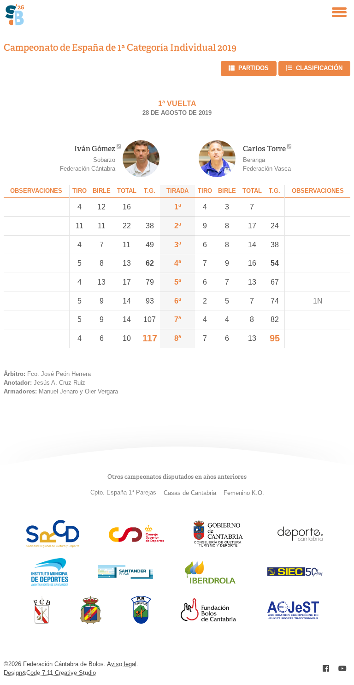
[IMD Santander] (49, 583)
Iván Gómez (94, 149)
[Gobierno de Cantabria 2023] (218, 545)
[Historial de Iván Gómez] (141, 158)
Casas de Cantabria (190, 492)
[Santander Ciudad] (125, 576)
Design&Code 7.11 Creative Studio (50, 672)
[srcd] (52, 545)
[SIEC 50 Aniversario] (295, 574)
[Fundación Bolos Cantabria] (208, 619)
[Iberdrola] (210, 583)
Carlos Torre (264, 149)
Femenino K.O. (244, 492)
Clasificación (319, 68)
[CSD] (136, 540)
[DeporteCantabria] (300, 545)
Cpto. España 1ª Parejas (123, 492)
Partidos (253, 68)
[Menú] (339, 12)
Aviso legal (121, 664)
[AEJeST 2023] (293, 617)
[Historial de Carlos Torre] (217, 158)
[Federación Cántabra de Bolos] (41, 621)
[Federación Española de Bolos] (90, 621)
